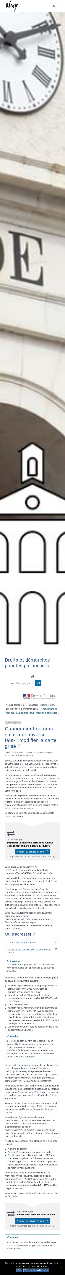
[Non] (61, 1267)
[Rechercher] (52, 6)
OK (19, 1270)
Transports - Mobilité (37, 705)
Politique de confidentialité (36, 1270)
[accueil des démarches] (32, 676)
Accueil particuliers (15, 705)
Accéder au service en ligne (31, 851)
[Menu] (58, 6)
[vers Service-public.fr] (39, 696)
